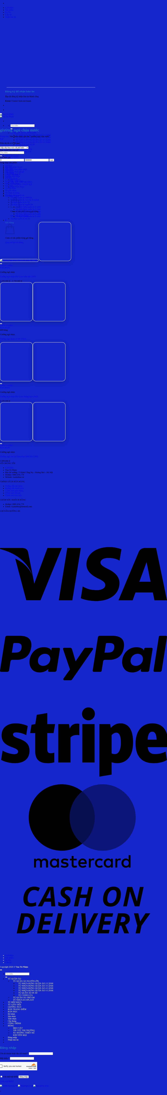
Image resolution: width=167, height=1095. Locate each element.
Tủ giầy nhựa (10, 190)
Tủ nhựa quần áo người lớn (21, 204)
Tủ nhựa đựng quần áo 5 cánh (28, 214)
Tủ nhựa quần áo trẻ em (20, 219)
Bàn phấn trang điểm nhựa (16, 169)
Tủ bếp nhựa (10, 188)
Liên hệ (8, 15)
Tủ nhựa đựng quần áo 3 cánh (28, 209)
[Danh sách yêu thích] (1, 263)
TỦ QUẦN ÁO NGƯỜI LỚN (23, 133)
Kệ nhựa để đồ (11, 179)
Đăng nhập (24, 1077)
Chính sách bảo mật (13, 495)
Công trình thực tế (12, 174)
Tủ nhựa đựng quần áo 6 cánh (28, 216)
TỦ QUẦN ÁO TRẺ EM (21, 149)
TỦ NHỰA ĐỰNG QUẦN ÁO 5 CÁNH (33, 142)
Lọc (51, 160)
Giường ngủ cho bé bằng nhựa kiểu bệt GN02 (19, 456)
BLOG (8, 12)
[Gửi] (1, 155)
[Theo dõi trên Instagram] (13, 1042)
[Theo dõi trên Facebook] (7, 1042)
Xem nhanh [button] (5, 268)
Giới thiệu (9, 8)
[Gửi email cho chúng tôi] (23, 1042)
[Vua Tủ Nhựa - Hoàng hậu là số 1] (7, 115)
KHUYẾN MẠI (17, 187)
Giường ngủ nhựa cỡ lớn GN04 (13, 339)
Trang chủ (4, 136)
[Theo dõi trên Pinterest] (28, 1042)
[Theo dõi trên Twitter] (18, 1042)
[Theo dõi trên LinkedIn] (34, 1042)
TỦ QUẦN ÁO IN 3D (25, 144)
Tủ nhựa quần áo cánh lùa (21, 197)
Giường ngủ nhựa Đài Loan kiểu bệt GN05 (18, 276)
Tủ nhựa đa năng (12, 193)
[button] (10, 17)
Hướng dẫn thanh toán (14, 488)
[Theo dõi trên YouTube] (39, 1042)
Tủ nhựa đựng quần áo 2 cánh (28, 207)
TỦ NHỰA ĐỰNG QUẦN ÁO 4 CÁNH (33, 140)
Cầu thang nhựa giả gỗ (14, 172)
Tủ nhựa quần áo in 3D (20, 202)
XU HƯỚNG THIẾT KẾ (21, 184)
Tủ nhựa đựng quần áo (14, 195)
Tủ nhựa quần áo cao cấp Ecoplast (24, 200)
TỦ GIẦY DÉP (11, 156)
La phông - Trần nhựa (14, 181)
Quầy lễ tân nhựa (12, 183)
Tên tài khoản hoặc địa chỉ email (14, 1053)
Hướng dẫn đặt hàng (13, 486)
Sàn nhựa (9, 186)
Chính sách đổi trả (12, 493)
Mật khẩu (4, 1058)
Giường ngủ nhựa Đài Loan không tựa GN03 (19, 396)
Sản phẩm (9, 10)
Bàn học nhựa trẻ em (13, 167)
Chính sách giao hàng (14, 491)
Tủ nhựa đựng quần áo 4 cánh (28, 211)
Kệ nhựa (8, 166)
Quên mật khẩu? (7, 1081)
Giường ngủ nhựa (12, 176)
